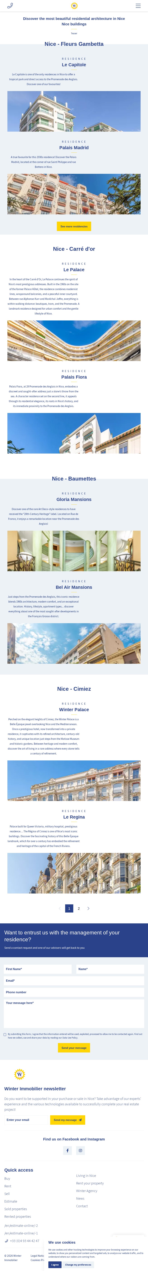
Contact (82, 1206)
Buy (7, 1178)
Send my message (65, 1119)
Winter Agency (86, 1191)
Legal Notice (38, 1256)
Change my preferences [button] (78, 1264)
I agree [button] (55, 1264)
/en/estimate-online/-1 (21, 1233)
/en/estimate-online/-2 (21, 1225)
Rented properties (17, 1216)
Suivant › (88, 908)
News (80, 1198)
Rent (7, 1186)
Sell (7, 1194)
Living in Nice (86, 1175)
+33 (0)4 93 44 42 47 (24, 1241)
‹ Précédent (60, 908)
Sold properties (15, 1209)
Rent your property (90, 1183)
